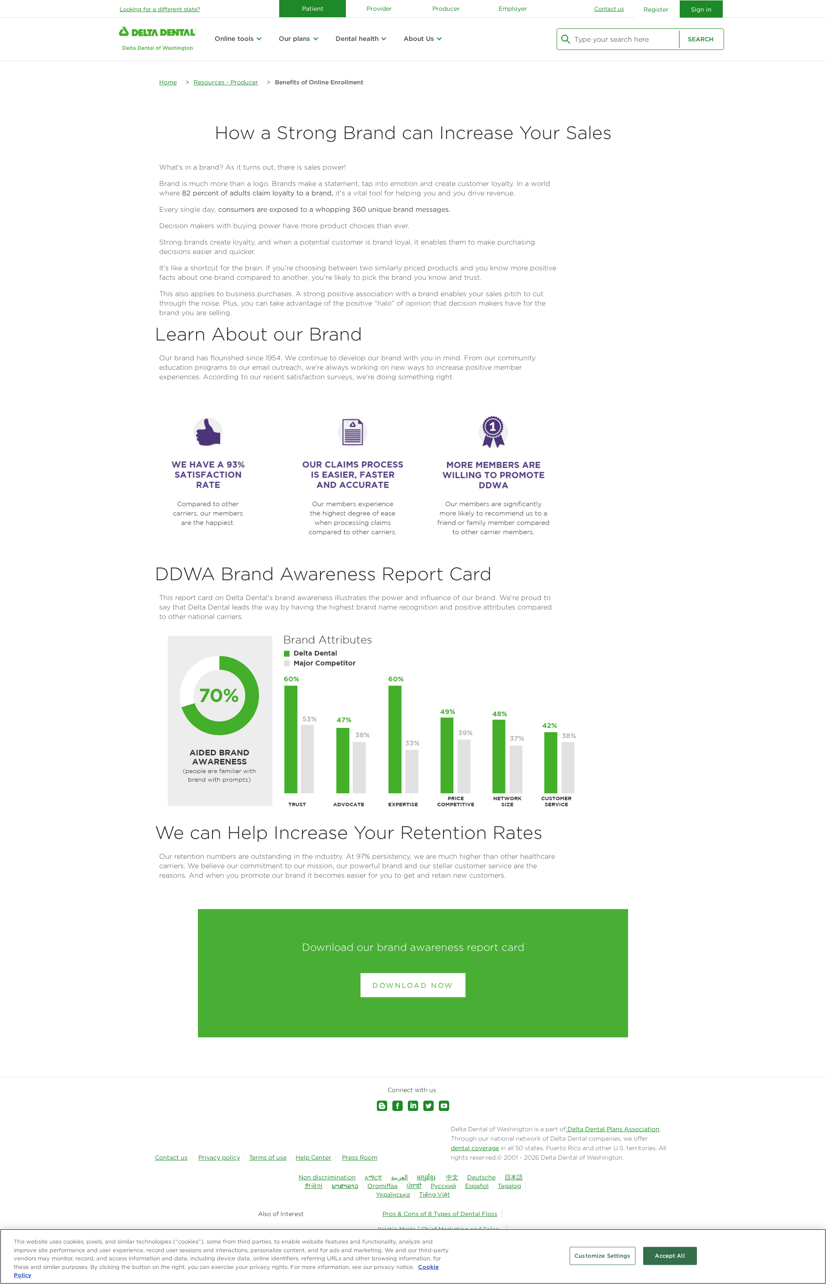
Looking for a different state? (160, 9)
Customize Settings (602, 1255)
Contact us (609, 8)
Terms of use (268, 1157)
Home (168, 82)
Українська (393, 1194)
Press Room (359, 1157)
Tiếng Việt (434, 1194)
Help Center (313, 1157)
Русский (443, 1186)
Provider (379, 8)
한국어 (314, 1186)
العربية (399, 1177)
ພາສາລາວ (345, 1186)
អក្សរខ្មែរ (426, 1177)
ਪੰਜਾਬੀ (414, 1186)
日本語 (514, 1177)
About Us (419, 38)
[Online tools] (259, 38)
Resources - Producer (226, 82)
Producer (446, 8)
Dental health (357, 38)
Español (477, 1186)
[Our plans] (315, 38)
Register (656, 9)
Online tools (234, 38)
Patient (313, 8)
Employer (513, 8)
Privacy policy (219, 1157)
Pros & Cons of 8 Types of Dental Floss (439, 1214)
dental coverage (475, 1148)
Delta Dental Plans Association (613, 1129)
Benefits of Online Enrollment (319, 82)
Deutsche (481, 1177)
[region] (413, 1256)
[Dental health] (384, 38)
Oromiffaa (382, 1186)
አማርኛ (373, 1177)
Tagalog (509, 1186)
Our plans (294, 38)
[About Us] (439, 38)
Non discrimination (327, 1177)
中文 (452, 1177)
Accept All (669, 1255)
